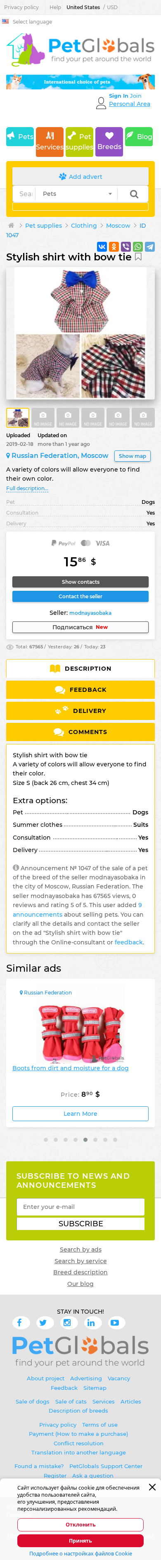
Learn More (86, 1113)
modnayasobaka (90, 613)
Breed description (80, 1272)
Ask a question (93, 1475)
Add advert (84, 177)
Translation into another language (78, 1452)
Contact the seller (80, 596)
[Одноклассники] (114, 247)
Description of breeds (78, 1410)
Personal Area (129, 104)
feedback (129, 942)
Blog (144, 137)
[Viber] (126, 247)
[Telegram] (150, 247)
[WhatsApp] (138, 247)
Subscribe (81, 1223)
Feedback (87, 689)
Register (55, 1475)
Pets (25, 137)
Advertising (86, 1378)
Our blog (80, 1284)
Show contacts (80, 582)
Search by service (80, 1261)
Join (136, 95)
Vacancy (119, 1378)
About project (45, 1378)
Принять (80, 1540)
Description (87, 668)
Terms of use (100, 1424)
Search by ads (81, 1249)
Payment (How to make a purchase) (78, 1433)
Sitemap (95, 1387)
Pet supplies (79, 142)
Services (50, 147)
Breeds (109, 147)
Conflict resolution (79, 1443)
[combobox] (76, 194)
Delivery (88, 711)
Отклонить (81, 1524)
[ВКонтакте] (102, 247)
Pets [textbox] (49, 193)
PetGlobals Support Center (105, 1466)
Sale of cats (71, 1401)
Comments (86, 732)
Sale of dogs (33, 1401)
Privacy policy (21, 7)
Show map (132, 456)
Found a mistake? (39, 1466)
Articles (131, 1401)
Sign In (119, 95)
